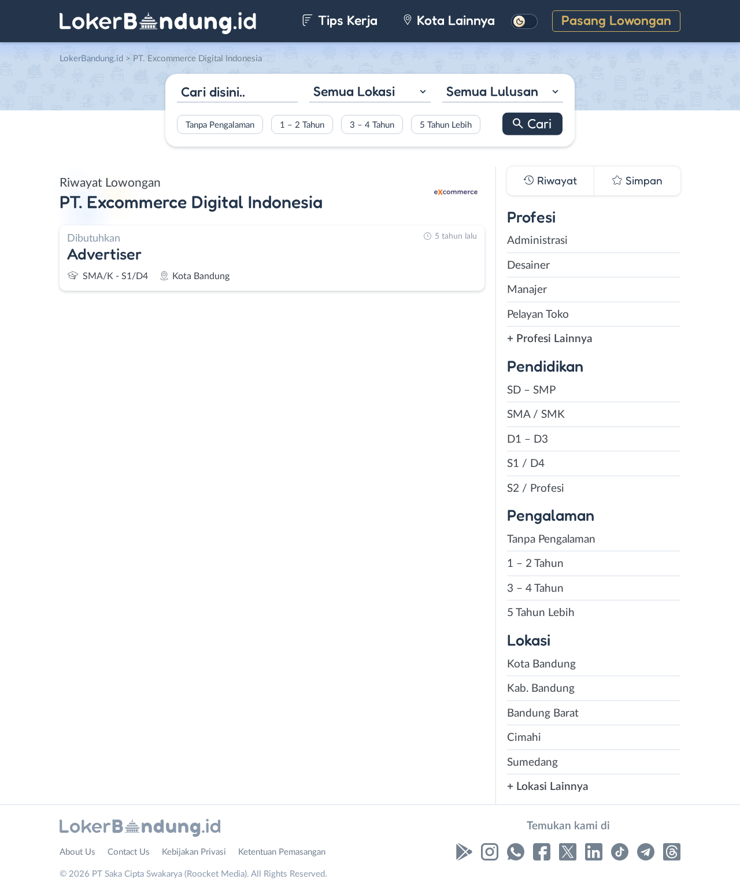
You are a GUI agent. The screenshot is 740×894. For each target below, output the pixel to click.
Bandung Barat (543, 713)
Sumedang (532, 762)
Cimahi (524, 737)
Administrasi (537, 240)
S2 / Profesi (535, 488)
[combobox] (369, 93)
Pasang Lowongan (616, 20)
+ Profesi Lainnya (550, 338)
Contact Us (129, 852)
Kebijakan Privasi (194, 852)
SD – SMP (531, 390)
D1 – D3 (527, 439)
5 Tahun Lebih (446, 124)
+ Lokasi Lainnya (548, 786)
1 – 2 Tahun (302, 124)
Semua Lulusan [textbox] (492, 91)
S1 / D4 (526, 463)
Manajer (527, 289)
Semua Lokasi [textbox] (354, 91)
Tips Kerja (346, 20)
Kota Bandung (541, 664)
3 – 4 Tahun (372, 124)
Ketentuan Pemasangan (281, 852)
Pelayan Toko (538, 314)
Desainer (528, 265)
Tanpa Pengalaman (220, 124)
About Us (77, 852)
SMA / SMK (536, 414)
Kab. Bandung (541, 688)
